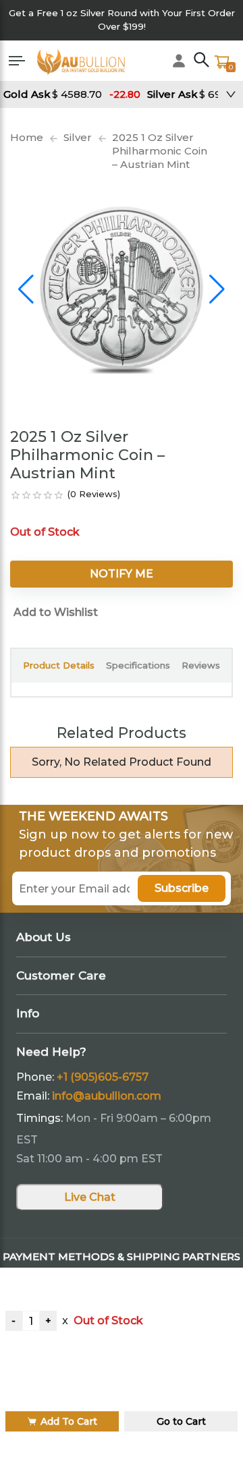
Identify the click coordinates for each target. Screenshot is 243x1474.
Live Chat (89, 1197)
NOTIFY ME (121, 573)
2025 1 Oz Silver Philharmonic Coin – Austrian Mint (159, 151)
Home (26, 137)
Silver (77, 137)
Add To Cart (68, 1421)
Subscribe (182, 888)
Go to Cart (181, 1421)
